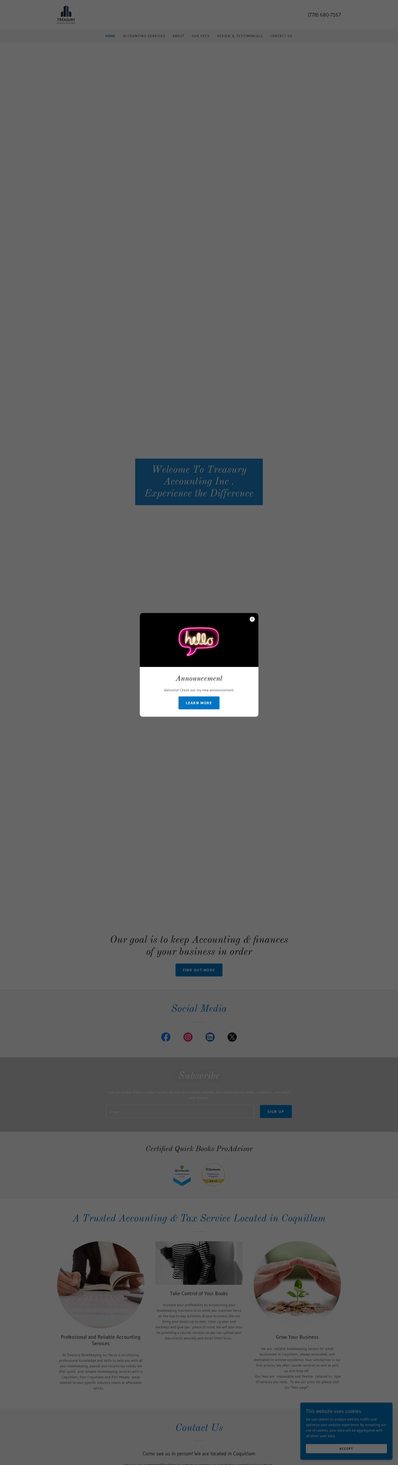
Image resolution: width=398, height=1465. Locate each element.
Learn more (199, 703)
